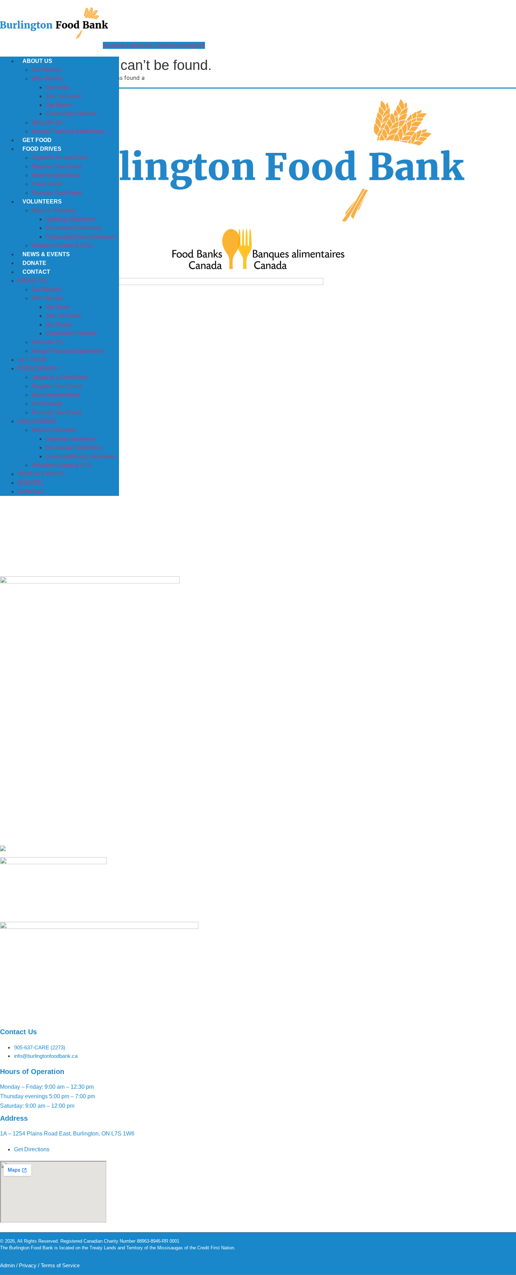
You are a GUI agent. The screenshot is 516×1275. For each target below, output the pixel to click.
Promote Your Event (56, 193)
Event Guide (47, 184)
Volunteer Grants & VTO (62, 245)
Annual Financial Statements (68, 131)
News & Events (46, 254)
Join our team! (63, 96)
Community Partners (71, 114)
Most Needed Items (56, 175)
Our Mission (46, 70)
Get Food (37, 140)
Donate (34, 263)
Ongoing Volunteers (70, 219)
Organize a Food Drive (60, 158)
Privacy (28, 1265)
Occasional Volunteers (74, 228)
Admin (7, 1265)
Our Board (58, 105)
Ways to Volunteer (54, 210)
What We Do (47, 122)
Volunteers (42, 202)
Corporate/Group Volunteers (80, 237)
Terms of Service (60, 1265)
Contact (36, 272)
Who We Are (47, 79)
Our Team (58, 87)
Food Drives (41, 149)
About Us (37, 61)
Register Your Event (56, 166)
